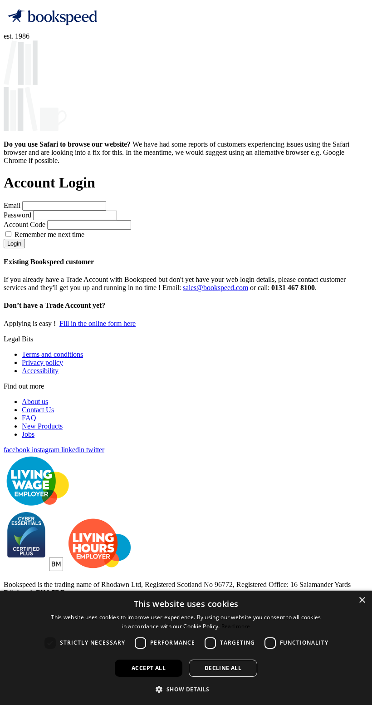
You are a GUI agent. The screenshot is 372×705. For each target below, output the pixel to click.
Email (13, 205)
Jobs (28, 434)
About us (35, 401)
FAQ (29, 418)
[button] (185, 689)
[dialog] (186, 648)
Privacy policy (42, 362)
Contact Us (38, 410)
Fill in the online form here (97, 323)
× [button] (361, 600)
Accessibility (40, 371)
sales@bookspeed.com (215, 287)
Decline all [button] (223, 668)
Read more (235, 626)
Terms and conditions (52, 354)
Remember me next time (49, 234)
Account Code (25, 224)
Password (18, 215)
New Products (42, 426)
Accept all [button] (149, 668)
